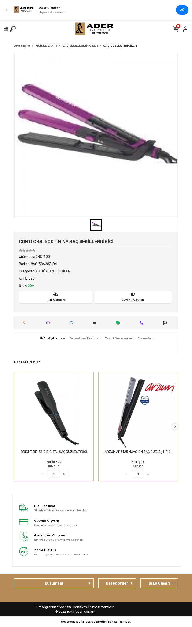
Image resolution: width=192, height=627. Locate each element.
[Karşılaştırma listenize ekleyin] (96, 323)
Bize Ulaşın (159, 583)
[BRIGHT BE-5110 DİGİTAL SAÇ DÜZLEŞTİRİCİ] (54, 411)
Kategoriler (117, 583)
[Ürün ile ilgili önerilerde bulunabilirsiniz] (166, 323)
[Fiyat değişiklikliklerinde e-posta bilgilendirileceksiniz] (119, 323)
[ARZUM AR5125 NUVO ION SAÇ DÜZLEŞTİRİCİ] (138, 411)
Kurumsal (54, 583)
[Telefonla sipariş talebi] (143, 323)
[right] (175, 426)
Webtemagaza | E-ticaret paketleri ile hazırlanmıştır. (96, 621)
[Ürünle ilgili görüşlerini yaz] (73, 323)
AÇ (182, 9)
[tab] (52, 338)
